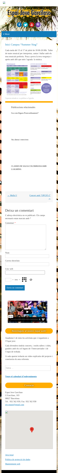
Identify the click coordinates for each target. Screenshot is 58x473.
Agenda (31, 98)
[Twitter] (26, 26)
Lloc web (9, 269)
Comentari (10, 223)
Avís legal (9, 455)
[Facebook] (19, 26)
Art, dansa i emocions (19, 139)
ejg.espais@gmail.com (14, 405)
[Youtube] (32, 26)
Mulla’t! (12, 195)
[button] (32, 430)
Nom (7, 253)
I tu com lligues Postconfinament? (25, 113)
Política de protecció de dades (17, 459)
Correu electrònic (12, 261)
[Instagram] (38, 26)
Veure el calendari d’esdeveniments (21, 376)
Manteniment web (12, 464)
